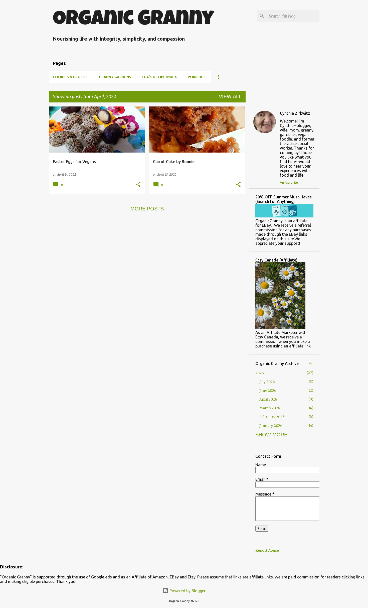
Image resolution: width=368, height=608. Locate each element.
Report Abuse (267, 550)
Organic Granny (133, 20)
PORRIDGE (197, 77)
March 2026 (269, 408)
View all (230, 96)
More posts (147, 208)
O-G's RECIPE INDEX (159, 77)
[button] (138, 184)
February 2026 (272, 417)
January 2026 (270, 425)
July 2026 (267, 382)
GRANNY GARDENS (115, 77)
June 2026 (267, 390)
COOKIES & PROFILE (70, 77)
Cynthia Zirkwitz (295, 113)
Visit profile (289, 182)
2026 (259, 373)
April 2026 (268, 399)
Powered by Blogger (187, 590)
